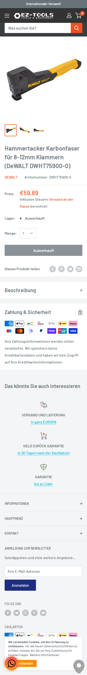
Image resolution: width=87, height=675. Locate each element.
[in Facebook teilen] (52, 268)
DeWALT (11, 177)
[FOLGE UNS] (8, 613)
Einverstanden (22, 663)
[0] (78, 15)
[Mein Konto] (69, 15)
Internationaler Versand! (43, 4)
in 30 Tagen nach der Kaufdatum (44, 453)
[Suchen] (76, 28)
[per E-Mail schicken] (79, 268)
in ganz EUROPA (43, 422)
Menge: (11, 233)
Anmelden (20, 585)
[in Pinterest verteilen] (61, 268)
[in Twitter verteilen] (70, 268)
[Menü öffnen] (7, 16)
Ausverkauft (43, 250)
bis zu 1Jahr (43, 483)
